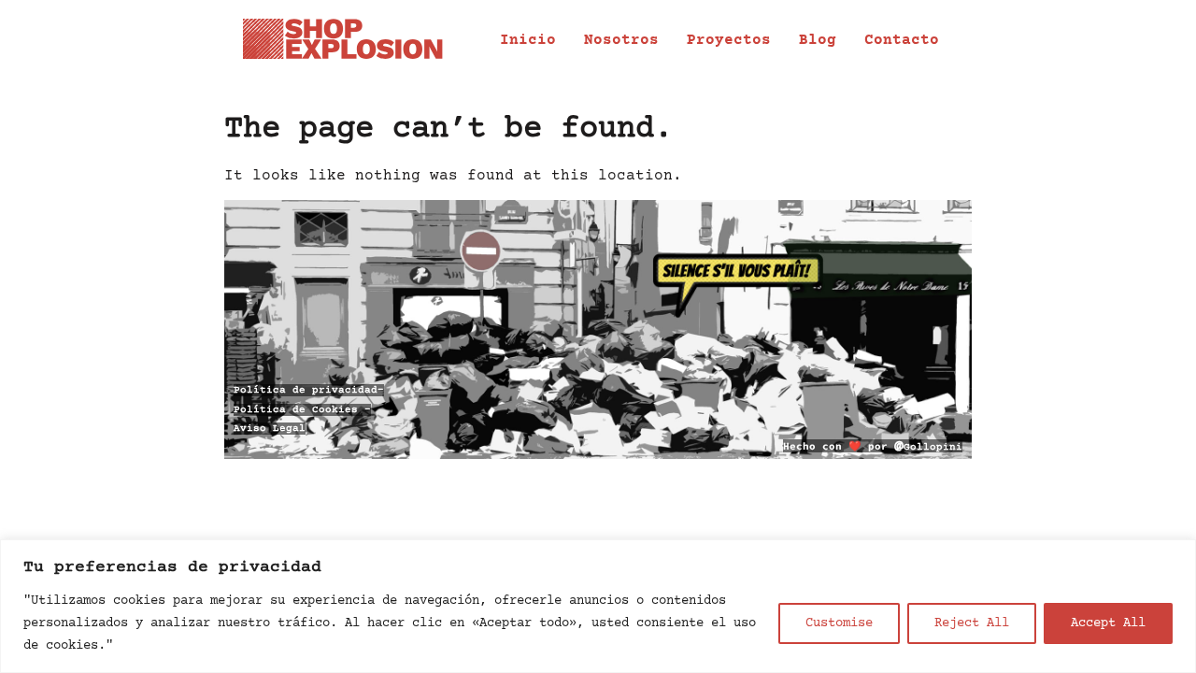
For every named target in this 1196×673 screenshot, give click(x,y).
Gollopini (928, 447)
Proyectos (729, 40)
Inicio (528, 40)
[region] (598, 606)
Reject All (971, 623)
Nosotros (621, 40)
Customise (839, 623)
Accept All (1108, 623)
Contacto (901, 40)
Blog (817, 40)
